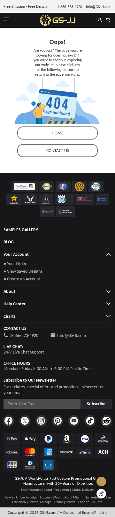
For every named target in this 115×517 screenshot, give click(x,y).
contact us (57, 150)
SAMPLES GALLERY (21, 229)
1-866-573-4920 (24, 335)
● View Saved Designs (23, 271)
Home (58, 133)
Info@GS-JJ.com (71, 335)
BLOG (9, 242)
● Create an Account (22, 279)
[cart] (107, 20)
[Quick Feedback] (101, 493)
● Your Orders (16, 263)
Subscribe (96, 404)
